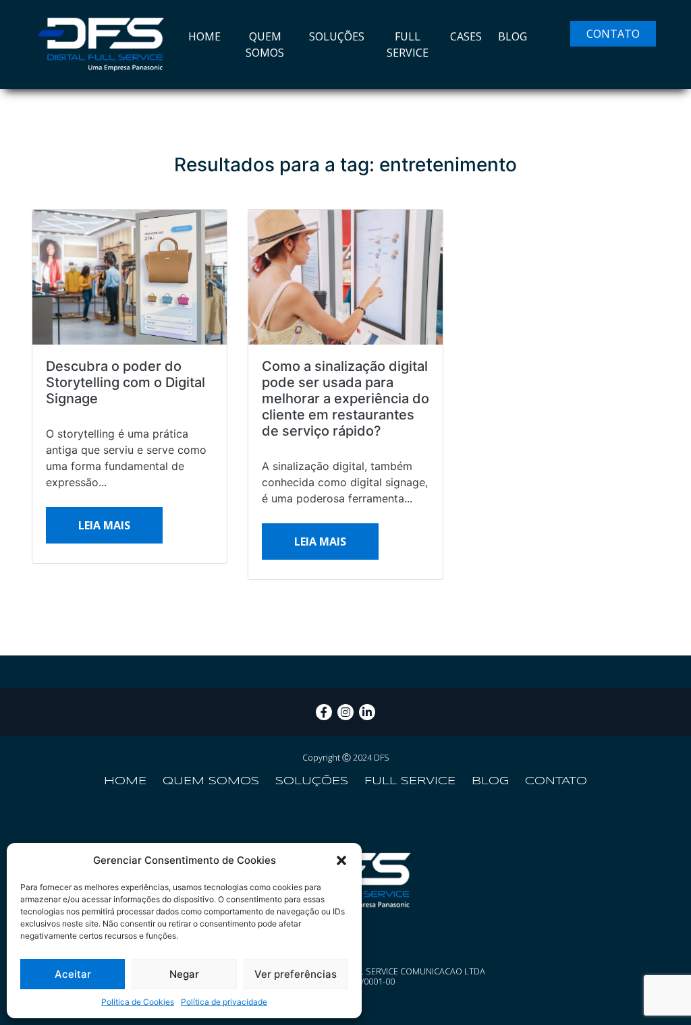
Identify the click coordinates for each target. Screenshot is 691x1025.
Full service (408, 44)
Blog (512, 36)
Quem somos (265, 44)
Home (204, 36)
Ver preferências (295, 974)
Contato (613, 33)
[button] (341, 860)
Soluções (336, 36)
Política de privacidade (224, 1002)
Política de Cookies (137, 1002)
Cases (466, 36)
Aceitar (73, 974)
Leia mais (104, 525)
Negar (184, 974)
